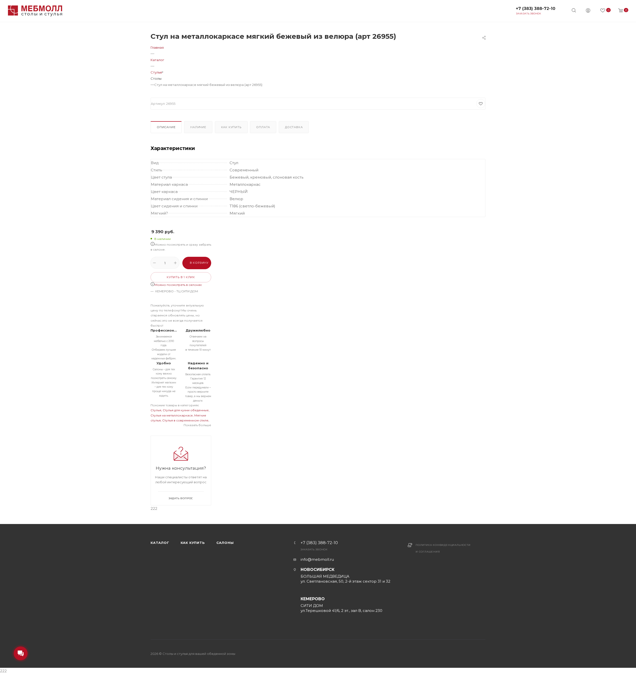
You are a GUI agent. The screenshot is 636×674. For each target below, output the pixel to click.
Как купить (231, 127)
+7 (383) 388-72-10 (535, 8)
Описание (166, 127)
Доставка (294, 127)
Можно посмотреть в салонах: (178, 285)
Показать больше (197, 425)
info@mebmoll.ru (317, 559)
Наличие (198, 127)
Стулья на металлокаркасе (172, 415)
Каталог (160, 543)
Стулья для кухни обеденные (186, 410)
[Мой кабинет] (588, 11)
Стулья (156, 410)
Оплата (263, 127)
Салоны (225, 543)
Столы (156, 78)
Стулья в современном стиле (185, 420)
